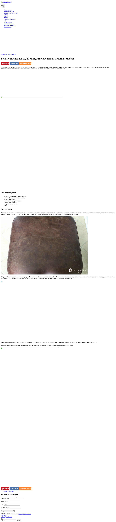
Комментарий (5, 498)
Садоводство (8, 10)
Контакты (3, 515)
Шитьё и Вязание (9, 24)
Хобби (6, 17)
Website (3, 507)
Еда (5, 20)
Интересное (7, 27)
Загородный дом (9, 11)
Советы (13, 54)
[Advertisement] (58, 41)
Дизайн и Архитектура (10, 13)
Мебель (6, 16)
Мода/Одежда (8, 22)
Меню (2, 5)
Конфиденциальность (25, 514)
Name (2, 501)
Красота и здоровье (9, 19)
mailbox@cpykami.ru (6, 517)
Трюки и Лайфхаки (9, 25)
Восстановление (9, 491)
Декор (6, 14)
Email (2, 504)
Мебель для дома (5, 54)
